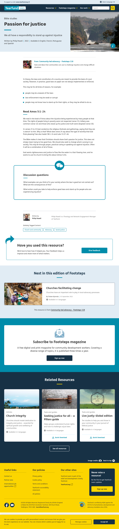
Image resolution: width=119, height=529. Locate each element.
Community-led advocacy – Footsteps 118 (68, 310)
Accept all (104, 522)
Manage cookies (81, 522)
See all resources (59, 449)
